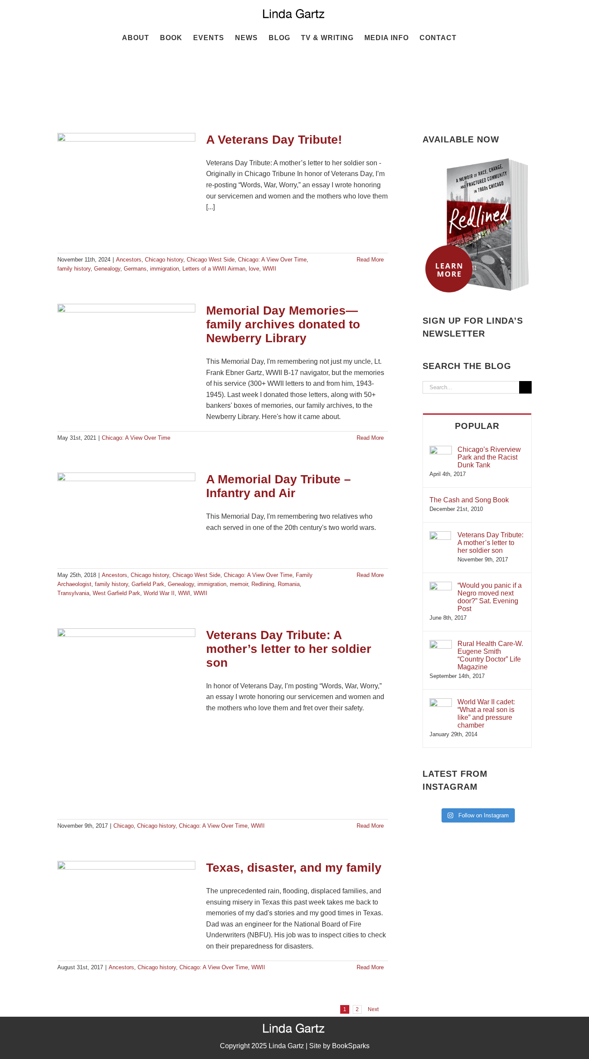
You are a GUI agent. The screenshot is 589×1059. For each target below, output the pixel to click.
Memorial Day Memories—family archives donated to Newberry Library (283, 324)
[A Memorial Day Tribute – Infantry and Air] (126, 516)
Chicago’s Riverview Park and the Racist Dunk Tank (489, 457)
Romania (289, 584)
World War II (159, 593)
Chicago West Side (211, 259)
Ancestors (128, 259)
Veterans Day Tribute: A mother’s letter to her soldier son (288, 648)
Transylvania (73, 593)
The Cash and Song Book (469, 500)
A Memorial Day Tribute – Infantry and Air (278, 486)
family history (74, 268)
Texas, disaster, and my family (294, 867)
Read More (370, 259)
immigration (164, 268)
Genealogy (107, 268)
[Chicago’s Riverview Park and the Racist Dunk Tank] (440, 450)
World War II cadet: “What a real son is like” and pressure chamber (486, 713)
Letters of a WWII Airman (213, 268)
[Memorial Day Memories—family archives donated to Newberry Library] (126, 347)
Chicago (123, 826)
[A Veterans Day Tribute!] (126, 189)
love (254, 268)
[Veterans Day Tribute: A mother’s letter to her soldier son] (126, 719)
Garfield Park (148, 584)
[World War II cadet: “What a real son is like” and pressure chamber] (440, 702)
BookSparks (351, 1046)
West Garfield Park (116, 593)
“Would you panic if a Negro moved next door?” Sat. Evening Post (489, 597)
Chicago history (164, 259)
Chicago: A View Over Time (272, 259)
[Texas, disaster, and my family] (126, 904)
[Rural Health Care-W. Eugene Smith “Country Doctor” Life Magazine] (440, 644)
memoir (239, 584)
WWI (184, 593)
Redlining (262, 584)
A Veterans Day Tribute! (274, 139)
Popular (477, 426)
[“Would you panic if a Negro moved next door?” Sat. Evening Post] (440, 585)
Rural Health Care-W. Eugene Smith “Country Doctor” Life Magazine (490, 655)
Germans (135, 268)
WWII (269, 268)
